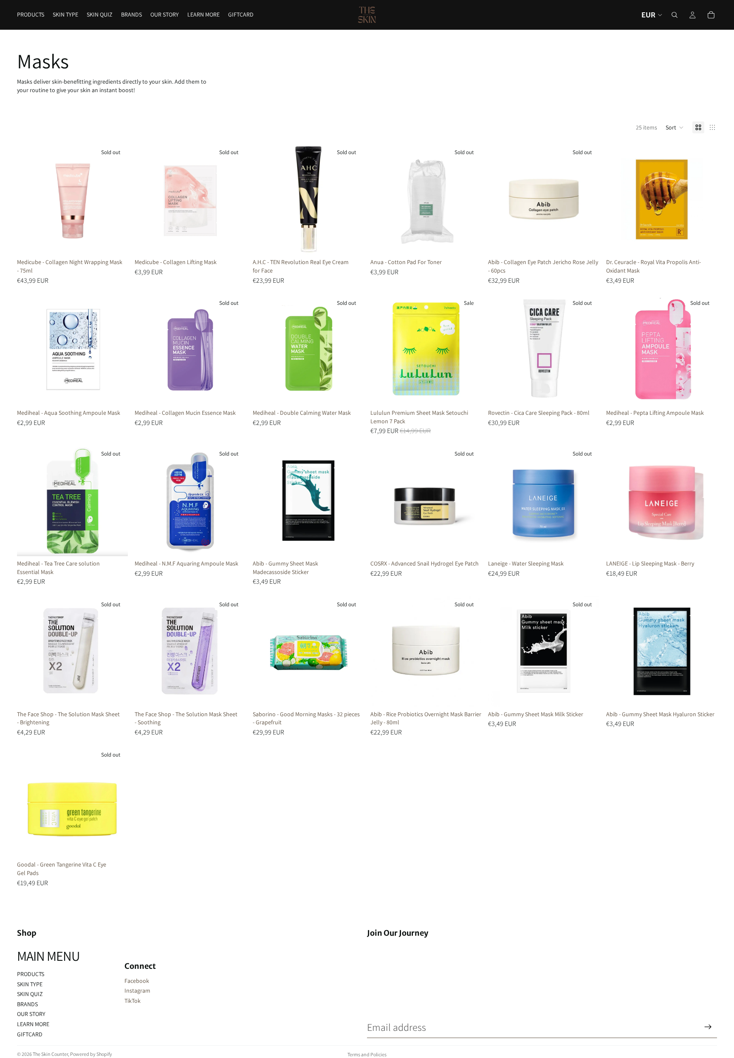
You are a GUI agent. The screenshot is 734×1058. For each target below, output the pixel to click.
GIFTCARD (29, 1034)
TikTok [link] (132, 1001)
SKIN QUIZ (30, 994)
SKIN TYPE (29, 984)
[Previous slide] (147, 199)
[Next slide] (233, 199)
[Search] (674, 15)
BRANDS (27, 1004)
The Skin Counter (50, 1054)
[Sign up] (708, 1027)
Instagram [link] (137, 990)
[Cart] (711, 15)
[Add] (703, 242)
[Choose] (703, 543)
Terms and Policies (367, 1054)
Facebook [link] (136, 981)
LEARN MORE (33, 1024)
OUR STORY (31, 1014)
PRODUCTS (30, 974)
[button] (675, 127)
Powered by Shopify (91, 1054)
